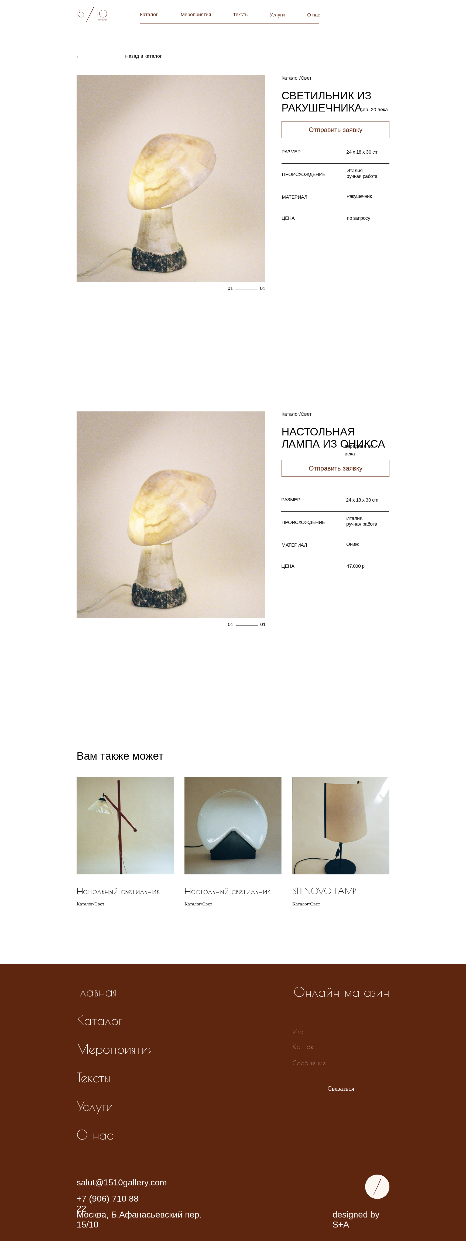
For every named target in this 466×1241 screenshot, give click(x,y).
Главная (97, 991)
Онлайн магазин (341, 991)
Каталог (149, 14)
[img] (377, 1187)
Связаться (340, 1088)
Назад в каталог (143, 56)
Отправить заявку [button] (335, 129)
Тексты (241, 14)
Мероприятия (196, 14)
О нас (313, 15)
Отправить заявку (335, 468)
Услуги (277, 15)
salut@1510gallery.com (122, 1182)
